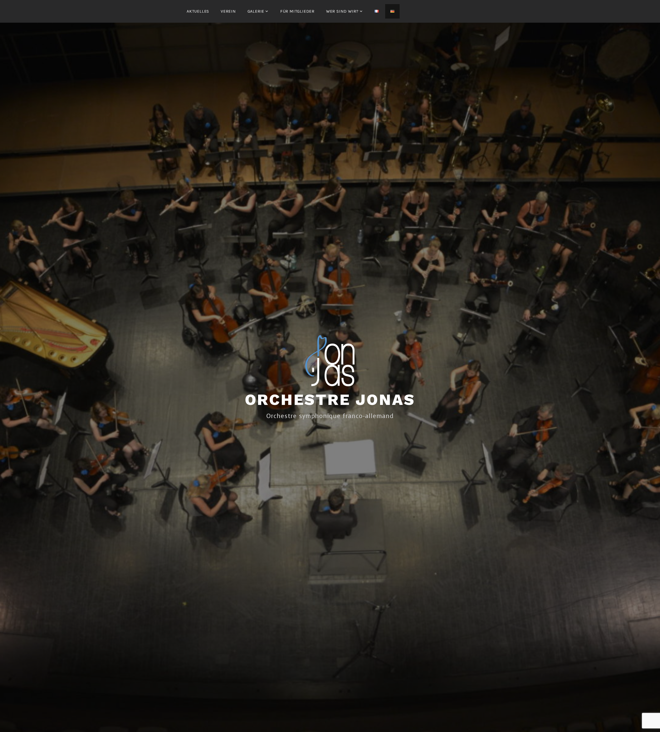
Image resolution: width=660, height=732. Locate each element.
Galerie (256, 11)
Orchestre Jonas (330, 399)
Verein (228, 11)
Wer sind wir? (342, 11)
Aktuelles (198, 11)
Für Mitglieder (297, 11)
